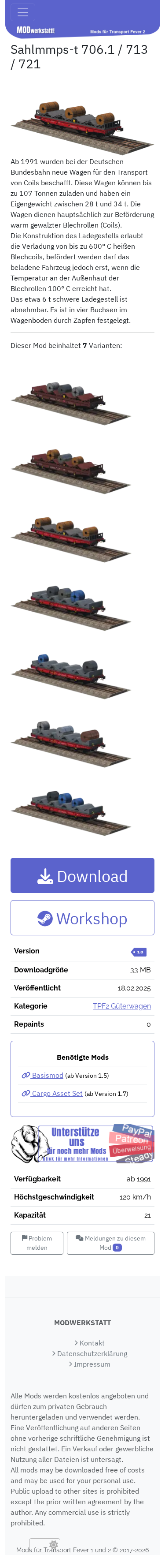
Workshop (90, 918)
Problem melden (39, 1243)
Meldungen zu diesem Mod (115, 1243)
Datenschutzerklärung (91, 1353)
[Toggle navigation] (23, 12)
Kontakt (91, 1342)
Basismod (46, 1075)
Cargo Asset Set (56, 1093)
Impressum (91, 1364)
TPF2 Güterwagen (122, 1006)
